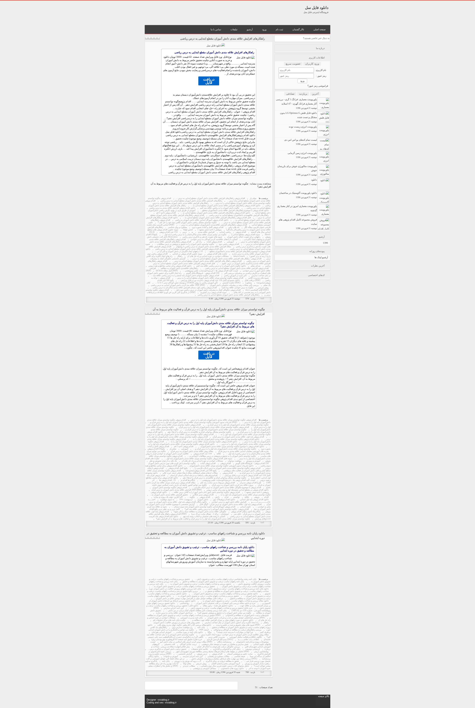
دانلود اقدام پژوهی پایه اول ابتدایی (254, 499)
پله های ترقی (233, 227)
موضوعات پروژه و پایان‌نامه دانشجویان (252, 642)
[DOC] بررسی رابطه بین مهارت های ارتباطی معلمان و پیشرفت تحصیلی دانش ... (223, 659)
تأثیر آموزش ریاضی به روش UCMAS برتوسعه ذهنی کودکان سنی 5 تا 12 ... (186, 283)
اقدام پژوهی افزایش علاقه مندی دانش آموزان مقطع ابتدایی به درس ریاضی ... (236, 268)
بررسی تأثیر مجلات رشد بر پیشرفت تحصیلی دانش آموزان (234, 285)
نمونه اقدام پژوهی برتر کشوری (213, 292)
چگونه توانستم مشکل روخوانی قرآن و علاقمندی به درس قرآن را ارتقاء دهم (199, 432)
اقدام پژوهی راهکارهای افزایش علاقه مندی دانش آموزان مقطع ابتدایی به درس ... (210, 198)
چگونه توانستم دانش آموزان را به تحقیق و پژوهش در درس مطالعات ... (184, 244)
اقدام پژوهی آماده (214, 242)
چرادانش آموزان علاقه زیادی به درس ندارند (250, 254)
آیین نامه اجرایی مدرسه (193, 656)
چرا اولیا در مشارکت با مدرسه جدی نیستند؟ (234, 632)
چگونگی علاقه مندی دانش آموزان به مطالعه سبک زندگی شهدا (200, 512)
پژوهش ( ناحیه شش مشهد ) (210, 230)
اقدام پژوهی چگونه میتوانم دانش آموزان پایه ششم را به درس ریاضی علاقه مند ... (185, 275)
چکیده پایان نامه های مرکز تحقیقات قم (169, 620)
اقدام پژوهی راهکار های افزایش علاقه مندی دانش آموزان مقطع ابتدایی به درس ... (207, 261)
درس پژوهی (202, 654)
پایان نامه (201, 627)
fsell (262, 298)
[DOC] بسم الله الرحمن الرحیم (220, 639)
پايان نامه (166, 661)
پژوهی (256, 497)
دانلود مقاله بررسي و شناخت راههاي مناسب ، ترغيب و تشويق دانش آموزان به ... (234, 601)
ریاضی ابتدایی (225, 232)
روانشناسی (184, 603)
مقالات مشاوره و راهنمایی (218, 656)
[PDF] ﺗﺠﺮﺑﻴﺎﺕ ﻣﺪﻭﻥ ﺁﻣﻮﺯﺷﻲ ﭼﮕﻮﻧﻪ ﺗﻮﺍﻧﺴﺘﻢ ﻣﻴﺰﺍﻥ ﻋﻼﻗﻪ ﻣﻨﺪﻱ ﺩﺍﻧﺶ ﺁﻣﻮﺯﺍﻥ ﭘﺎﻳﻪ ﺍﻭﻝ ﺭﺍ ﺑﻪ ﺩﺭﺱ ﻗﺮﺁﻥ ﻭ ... (192, 422)
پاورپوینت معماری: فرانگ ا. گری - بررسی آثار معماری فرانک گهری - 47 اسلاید (296, 103)
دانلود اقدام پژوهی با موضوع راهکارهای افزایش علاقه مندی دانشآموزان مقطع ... (208, 250)
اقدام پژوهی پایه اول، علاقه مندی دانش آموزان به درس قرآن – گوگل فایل (230, 504)
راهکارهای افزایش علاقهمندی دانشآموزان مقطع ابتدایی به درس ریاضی (239, 215)
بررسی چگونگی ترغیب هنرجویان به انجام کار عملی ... (217, 647)
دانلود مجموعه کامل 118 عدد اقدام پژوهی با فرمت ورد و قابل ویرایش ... (209, 280)
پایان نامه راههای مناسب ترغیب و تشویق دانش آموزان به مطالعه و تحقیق (213, 582)
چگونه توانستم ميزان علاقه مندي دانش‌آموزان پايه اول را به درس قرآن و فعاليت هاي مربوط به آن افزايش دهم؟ (203, 519)
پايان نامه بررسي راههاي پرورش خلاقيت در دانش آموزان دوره (175, 589)
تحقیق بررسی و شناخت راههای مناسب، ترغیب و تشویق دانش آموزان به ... (199, 584)
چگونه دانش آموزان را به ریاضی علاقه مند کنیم (219, 208)
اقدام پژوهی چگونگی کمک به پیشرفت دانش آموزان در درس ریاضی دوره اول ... (207, 290)
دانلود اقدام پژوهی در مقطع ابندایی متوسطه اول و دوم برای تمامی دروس (238, 490)
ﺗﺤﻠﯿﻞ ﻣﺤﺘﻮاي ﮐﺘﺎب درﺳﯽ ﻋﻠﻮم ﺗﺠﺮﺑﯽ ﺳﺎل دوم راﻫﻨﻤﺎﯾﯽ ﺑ (224, 666)
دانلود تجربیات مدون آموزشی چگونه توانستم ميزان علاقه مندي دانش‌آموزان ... (220, 466)
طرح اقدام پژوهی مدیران (250, 483)
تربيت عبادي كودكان (188, 644)
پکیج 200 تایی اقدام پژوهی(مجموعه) (201, 471)
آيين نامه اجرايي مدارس (174, 608)
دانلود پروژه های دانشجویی (232, 668)
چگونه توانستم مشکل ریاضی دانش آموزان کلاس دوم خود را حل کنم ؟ (187, 222)
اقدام (222, 347)
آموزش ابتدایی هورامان (161, 632)
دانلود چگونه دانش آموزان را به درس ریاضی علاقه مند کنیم (221, 266)
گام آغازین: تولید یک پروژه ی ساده (168, 497)
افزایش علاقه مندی (206, 232)
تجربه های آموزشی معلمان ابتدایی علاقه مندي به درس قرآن (243, 451)
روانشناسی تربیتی (261, 651)
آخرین (315, 93)
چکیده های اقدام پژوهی (217, 254)
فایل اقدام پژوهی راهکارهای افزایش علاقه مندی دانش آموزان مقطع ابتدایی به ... (217, 218)
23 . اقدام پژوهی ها (167, 480)
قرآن (226, 497)
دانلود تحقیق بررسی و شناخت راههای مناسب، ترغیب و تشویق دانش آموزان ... (224, 594)
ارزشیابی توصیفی (252, 649)
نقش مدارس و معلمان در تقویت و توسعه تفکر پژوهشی (225, 644)
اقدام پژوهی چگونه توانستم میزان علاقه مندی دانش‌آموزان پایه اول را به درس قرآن (214, 427)
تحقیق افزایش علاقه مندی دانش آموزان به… (169, 495)
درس (210, 70)
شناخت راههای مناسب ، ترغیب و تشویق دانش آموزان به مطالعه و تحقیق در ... (236, 591)
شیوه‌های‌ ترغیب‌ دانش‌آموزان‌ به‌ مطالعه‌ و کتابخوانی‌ (247, 615)
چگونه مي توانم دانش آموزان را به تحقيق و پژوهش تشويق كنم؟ (224, 613)
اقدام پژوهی (185, 101)
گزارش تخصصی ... (184, 654)
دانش (217, 497)
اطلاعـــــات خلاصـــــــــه (248, 639)
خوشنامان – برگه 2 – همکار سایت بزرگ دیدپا (210, 514)
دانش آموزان (177, 392)
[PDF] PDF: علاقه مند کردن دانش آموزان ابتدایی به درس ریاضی (178, 285)
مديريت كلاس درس (216, 637)
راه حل (199, 242)
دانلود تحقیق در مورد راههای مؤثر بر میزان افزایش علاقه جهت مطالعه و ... (221, 620)
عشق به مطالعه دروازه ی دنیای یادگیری (222, 661)
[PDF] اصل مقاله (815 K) (167, 271)
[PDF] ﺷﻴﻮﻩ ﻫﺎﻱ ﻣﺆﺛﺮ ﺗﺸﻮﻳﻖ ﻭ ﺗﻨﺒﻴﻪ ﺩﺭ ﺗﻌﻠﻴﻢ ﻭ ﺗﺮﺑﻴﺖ (238, 625)
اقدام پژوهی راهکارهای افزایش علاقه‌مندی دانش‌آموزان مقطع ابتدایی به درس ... (213, 225)
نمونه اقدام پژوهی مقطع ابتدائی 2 (245, 234)
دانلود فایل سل (316, 8)
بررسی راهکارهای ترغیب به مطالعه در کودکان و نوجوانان (237, 630)
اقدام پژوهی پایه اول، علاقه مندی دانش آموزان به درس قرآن (238, 437)
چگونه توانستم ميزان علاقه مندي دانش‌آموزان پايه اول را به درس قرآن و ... (237, 425)
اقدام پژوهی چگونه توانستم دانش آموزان (169, 487)
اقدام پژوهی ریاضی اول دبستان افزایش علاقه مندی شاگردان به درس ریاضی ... (183, 288)
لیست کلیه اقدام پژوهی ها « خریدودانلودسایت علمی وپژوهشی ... (210, 271)
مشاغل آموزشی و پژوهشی (204, 668)
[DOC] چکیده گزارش (231, 283)
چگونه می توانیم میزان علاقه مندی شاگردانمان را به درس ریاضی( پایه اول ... (194, 234)
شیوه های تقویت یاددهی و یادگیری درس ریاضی (202, 237)
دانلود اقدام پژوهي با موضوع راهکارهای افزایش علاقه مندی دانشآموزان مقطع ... (234, 210)
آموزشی (237, 145)
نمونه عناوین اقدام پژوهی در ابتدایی (187, 254)
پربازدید (303, 93)
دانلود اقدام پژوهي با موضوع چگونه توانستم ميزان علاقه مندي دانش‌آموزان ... (231, 446)
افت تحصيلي (169, 644)
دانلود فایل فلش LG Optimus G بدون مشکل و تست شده (298, 117)
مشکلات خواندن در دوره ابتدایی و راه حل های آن (208, 256)
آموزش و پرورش (253, 461)
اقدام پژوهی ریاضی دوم (229, 244)
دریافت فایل (208, 81)
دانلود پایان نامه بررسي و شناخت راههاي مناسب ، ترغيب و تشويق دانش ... (237, 589)
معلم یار (253, 198)
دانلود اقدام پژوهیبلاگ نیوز (224, 499)
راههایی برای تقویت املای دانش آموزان (243, 237)
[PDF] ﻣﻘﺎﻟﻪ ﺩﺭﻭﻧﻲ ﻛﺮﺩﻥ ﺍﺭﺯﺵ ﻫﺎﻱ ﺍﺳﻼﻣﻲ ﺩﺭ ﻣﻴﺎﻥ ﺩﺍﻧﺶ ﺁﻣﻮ (186, 642)
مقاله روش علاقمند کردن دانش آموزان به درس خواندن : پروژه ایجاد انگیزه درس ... (234, 635)
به (192, 232)
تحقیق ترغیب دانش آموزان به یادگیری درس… (167, 649)
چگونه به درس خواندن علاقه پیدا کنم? (237, 288)
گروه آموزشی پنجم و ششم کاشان (225, 664)
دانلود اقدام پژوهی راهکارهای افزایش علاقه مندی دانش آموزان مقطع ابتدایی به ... (225, 206)
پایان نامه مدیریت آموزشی (191, 618)
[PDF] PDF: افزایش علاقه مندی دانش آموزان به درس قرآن (176, 490)
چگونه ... (191, 497)
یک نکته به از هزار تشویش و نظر (163, 461)
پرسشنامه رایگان (224, 642)
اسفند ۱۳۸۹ (204, 630)
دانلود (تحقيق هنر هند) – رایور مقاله (218, 606)
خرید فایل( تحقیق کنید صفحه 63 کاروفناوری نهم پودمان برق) (176, 639)
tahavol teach (239, 256)
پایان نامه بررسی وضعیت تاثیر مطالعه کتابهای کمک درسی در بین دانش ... (196, 610)
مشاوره (248, 283)
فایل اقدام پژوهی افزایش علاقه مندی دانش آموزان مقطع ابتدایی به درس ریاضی (189, 249)
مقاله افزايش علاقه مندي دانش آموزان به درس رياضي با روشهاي (203, 247)
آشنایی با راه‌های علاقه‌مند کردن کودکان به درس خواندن (214, 239)
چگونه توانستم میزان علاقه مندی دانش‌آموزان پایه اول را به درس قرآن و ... (224, 449)
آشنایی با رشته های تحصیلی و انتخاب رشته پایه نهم (204, 516)
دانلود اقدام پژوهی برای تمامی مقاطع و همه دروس (169, 266)
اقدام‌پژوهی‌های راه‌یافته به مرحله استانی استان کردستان (193, 475)
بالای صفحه (323, 696)
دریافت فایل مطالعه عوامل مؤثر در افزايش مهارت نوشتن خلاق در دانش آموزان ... (188, 598)
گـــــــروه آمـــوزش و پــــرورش (187, 661)
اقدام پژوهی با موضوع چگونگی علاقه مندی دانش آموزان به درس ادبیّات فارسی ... (226, 487)
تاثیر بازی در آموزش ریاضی (235, 275)
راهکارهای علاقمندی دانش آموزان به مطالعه (179, 268)
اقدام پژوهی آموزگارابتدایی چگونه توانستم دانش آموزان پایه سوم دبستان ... (203, 507)
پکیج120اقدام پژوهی (156, 449)
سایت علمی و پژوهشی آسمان (240, 654)
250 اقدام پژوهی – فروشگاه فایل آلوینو (202, 273)
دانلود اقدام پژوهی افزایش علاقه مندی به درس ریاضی (172, 208)
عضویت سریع (293, 63)
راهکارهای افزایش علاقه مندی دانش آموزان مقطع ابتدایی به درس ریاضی (222, 38)
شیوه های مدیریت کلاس (258, 278)
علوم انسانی (245, 507)
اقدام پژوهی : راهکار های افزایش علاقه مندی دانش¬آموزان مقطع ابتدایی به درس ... (225, 259)
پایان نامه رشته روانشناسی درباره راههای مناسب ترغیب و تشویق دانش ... (225, 579)
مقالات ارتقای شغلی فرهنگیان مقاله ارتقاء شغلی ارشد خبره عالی (190, 473)
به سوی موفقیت (167, 499)
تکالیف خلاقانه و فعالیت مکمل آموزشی (246, 637)
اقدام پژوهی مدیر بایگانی (203, 495)
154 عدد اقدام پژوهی (168, 232)
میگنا (210, 632)
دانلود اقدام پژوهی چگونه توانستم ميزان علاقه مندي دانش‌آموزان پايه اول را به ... (203, 442)
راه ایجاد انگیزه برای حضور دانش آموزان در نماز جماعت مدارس (232, 623)
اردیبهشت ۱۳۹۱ (185, 499)
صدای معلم (255, 266)
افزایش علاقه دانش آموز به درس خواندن (229, 502)
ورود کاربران (312, 63)
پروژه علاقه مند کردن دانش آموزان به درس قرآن (232, 485)
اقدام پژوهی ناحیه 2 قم (166, 213)
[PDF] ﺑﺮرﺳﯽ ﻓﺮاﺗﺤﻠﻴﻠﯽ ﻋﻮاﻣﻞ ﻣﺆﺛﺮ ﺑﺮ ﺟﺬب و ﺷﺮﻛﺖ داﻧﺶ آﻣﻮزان (236, 618)
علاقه (219, 454)
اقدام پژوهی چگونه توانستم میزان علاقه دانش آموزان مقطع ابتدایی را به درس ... (209, 278)
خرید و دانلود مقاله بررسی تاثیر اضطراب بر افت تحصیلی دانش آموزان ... (224, 603)
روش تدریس (263, 288)
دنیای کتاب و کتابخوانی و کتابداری (226, 649)
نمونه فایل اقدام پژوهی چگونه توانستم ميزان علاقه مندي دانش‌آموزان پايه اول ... (198, 458)
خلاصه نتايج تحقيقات (199, 649)
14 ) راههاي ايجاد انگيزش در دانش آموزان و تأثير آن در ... (179, 251)
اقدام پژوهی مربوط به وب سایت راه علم (217, 483)
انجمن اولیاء (188, 230)
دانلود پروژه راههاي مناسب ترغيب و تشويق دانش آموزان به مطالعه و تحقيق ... (209, 626)
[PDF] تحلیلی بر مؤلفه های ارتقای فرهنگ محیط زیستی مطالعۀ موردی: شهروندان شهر (212, 651)
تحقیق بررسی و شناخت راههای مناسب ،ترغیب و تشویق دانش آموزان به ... (183, 586)
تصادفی (290, 93)
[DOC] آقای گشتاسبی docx (257, 290)
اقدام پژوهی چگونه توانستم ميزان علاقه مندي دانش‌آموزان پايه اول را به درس (223, 420)
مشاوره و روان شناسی (177, 227)
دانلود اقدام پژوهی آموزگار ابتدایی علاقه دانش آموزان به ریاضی (201, 220)
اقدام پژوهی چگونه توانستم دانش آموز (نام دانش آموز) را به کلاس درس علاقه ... (206, 492)
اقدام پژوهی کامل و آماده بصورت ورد (207, 227)
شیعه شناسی (239, 656)
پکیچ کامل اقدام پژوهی (178, 468)
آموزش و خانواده (171, 656)
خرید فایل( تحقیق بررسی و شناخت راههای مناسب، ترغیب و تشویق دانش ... (221, 608)
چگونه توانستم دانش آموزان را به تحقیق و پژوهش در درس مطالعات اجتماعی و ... (221, 456)
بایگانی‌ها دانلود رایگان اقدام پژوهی (245, 512)
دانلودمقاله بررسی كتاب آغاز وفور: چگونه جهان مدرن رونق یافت (184, 625)
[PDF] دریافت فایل (252, 280)
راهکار (179, 256)
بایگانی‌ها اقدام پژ (188, 480)
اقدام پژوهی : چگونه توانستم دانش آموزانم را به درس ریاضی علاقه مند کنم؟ (217, 509)
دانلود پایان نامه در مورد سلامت (189, 632)
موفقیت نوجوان (234, 461)
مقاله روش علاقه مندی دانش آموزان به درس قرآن (192, 451)
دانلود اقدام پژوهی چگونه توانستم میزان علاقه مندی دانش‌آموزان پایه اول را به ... (225, 439)
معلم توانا (187, 664)
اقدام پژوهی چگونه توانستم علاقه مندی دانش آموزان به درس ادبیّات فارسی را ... (226, 468)
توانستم (205, 385)
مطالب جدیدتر (189, 666)
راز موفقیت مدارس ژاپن (182, 627)
